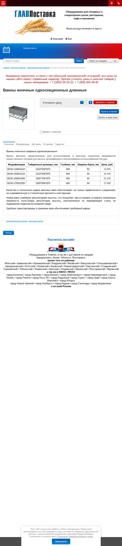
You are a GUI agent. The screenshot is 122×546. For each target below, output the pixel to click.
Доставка (36, 144)
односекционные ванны (17, 221)
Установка (48, 144)
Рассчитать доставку (61, 239)
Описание (9, 144)
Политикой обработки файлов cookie (75, 536)
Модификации (23, 144)
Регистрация (58, 39)
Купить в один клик (108, 117)
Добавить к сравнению (51, 132)
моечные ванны (36, 221)
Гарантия (59, 144)
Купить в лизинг (109, 111)
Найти (79, 61)
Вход (70, 39)
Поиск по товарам (97, 61)
